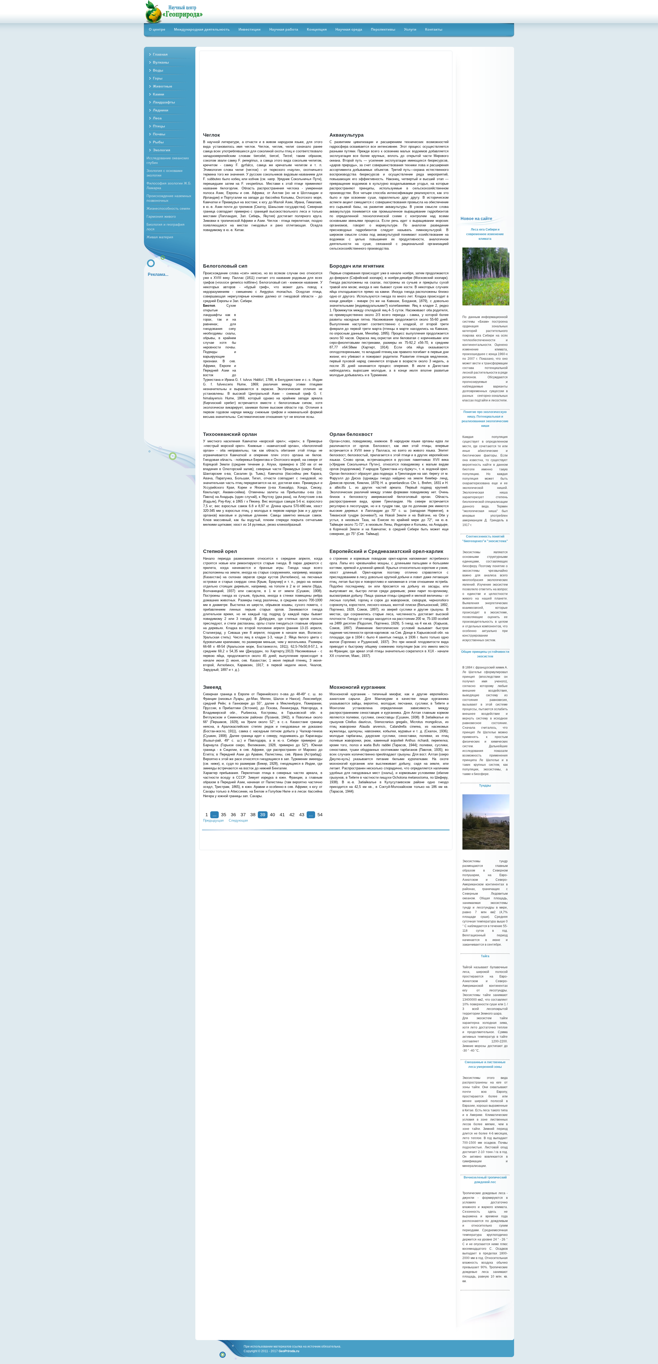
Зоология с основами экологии (164, 173)
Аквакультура (347, 135)
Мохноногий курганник (358, 687)
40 (272, 814)
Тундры (485, 785)
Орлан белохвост (351, 434)
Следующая (238, 820)
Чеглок (211, 135)
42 (292, 814)
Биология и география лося (166, 226)
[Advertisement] (325, 92)
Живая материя (160, 237)
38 (252, 814)
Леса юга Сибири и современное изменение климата (485, 234)
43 (301, 814)
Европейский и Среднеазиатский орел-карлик (386, 551)
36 (233, 814)
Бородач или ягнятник (357, 266)
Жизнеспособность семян (168, 208)
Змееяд (212, 687)
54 (320, 814)
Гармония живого (161, 216)
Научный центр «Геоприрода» (174, 11)
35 (223, 814)
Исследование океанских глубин (168, 160)
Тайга (485, 956)
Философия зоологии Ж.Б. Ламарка (169, 185)
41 (282, 814)
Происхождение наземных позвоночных (169, 198)
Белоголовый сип (225, 266)
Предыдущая (213, 820)
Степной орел (220, 551)
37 (243, 814)
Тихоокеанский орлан (230, 434)
